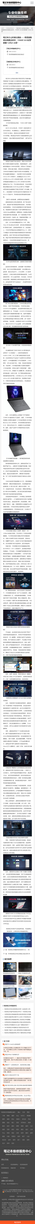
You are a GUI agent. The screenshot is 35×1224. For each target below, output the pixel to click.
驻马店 (24, 1119)
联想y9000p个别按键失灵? (12, 1054)
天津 (23, 1112)
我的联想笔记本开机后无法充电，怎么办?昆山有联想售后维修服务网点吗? (18, 1095)
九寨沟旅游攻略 (21, 1196)
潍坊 (22, 1129)
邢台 (13, 1119)
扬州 (27, 1126)
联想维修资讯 (5, 1168)
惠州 (31, 1133)
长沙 (3, 1143)
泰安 (13, 1129)
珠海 (8, 1133)
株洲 (29, 1122)
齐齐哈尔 (23, 1122)
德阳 (13, 1115)
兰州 (31, 1129)
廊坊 (13, 1126)
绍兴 (17, 1129)
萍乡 (29, 1119)
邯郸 (17, 1126)
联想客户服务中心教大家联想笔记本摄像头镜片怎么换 (19, 1030)
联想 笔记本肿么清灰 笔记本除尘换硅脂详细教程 (18, 1085)
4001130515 (12, 64)
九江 (31, 1126)
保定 (13, 1133)
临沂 (27, 1129)
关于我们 (22, 1168)
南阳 (8, 1119)
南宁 (23, 1136)
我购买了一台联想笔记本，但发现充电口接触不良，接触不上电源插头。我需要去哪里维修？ (18, 1065)
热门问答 (7, 1041)
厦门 (19, 1140)
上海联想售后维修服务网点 (20, 931)
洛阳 (3, 1129)
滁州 (3, 1119)
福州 (14, 1140)
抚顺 (3, 1122)
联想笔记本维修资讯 (10, 1005)
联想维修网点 (14, 1164)
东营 (17, 1122)
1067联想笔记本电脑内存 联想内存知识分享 (16, 1027)
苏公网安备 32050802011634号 (13, 1191)
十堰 (3, 1115)
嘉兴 (27, 1133)
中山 (3, 1133)
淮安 (13, 1143)
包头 (8, 1122)
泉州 (19, 1136)
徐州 (22, 1133)
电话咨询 (17, 1222)
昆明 (28, 1140)
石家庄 (13, 1136)
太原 (17, 1133)
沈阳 (23, 1140)
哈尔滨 (4, 1140)
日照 (8, 1129)
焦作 (8, 1126)
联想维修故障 (24, 1164)
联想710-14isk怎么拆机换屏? (13, 1044)
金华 (9, 1140)
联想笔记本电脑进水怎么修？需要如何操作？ (17, 1025)
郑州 (8, 1143)
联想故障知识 (10, 28)
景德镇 (29, 1115)
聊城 (8, 1115)
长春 (8, 1136)
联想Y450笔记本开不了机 (12, 1075)
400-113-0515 (12, 51)
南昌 (3, 1136)
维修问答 (13, 1168)
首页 (2, 28)
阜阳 (22, 1126)
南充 (3, 1126)
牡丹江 (23, 1115)
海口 (13, 1122)
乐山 (17, 1115)
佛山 (19, 1112)
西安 (28, 1112)
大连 (28, 1136)
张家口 (18, 1119)
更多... (17, 72)
